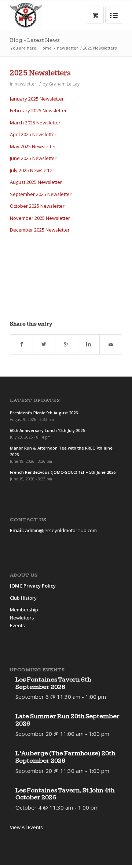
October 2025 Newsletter (37, 206)
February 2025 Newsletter (38, 110)
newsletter (67, 48)
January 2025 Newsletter (37, 98)
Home (46, 48)
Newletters (22, 617)
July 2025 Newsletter (32, 170)
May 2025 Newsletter (33, 146)
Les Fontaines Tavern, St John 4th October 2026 (64, 794)
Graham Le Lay (64, 84)
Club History (23, 598)
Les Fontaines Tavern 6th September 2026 (53, 683)
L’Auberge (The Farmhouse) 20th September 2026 (65, 756)
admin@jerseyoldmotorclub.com (61, 530)
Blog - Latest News (35, 40)
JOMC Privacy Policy (33, 585)
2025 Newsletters (40, 72)
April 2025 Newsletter (33, 134)
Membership (24, 609)
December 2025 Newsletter (40, 229)
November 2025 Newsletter (40, 218)
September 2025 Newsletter (41, 194)
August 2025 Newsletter (36, 182)
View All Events (26, 827)
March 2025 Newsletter (35, 122)
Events (17, 625)
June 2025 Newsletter (33, 158)
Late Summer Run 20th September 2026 (67, 719)
